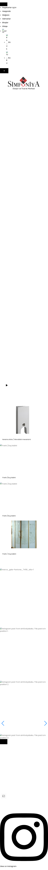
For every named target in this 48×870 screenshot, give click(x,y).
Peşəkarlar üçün (9, 7)
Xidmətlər (6, 19)
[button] (24, 605)
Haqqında (6, 11)
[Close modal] (3, 741)
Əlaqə (4, 26)
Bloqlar (5, 22)
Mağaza (5, 15)
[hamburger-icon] (3, 4)
